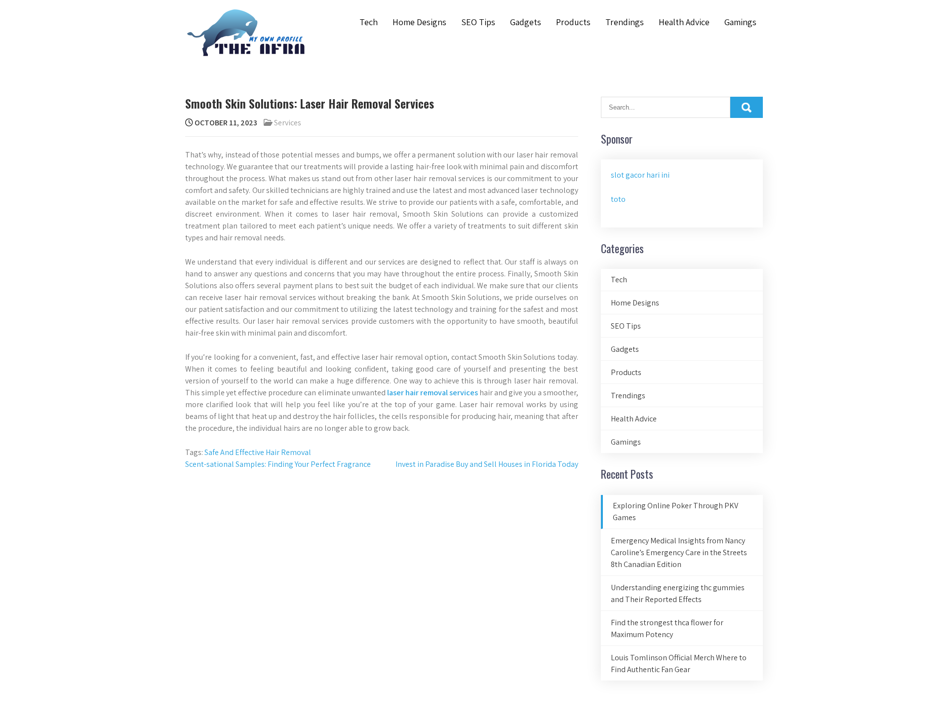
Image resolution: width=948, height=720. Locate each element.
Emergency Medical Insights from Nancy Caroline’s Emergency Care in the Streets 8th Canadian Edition (679, 552)
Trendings (624, 22)
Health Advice (684, 22)
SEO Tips (478, 22)
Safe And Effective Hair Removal (257, 452)
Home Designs (419, 22)
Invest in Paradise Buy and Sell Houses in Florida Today (486, 464)
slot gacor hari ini (640, 175)
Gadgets (525, 22)
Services (287, 122)
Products (573, 22)
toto (618, 199)
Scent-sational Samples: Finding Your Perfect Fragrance (278, 464)
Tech (368, 22)
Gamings (740, 22)
